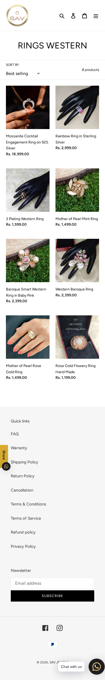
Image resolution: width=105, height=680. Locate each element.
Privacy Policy (23, 546)
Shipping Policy (24, 462)
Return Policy (22, 476)
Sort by (12, 65)
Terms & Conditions (28, 504)
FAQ (15, 434)
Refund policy (23, 532)
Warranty (19, 447)
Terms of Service (26, 518)
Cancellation (22, 490)
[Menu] (96, 15)
